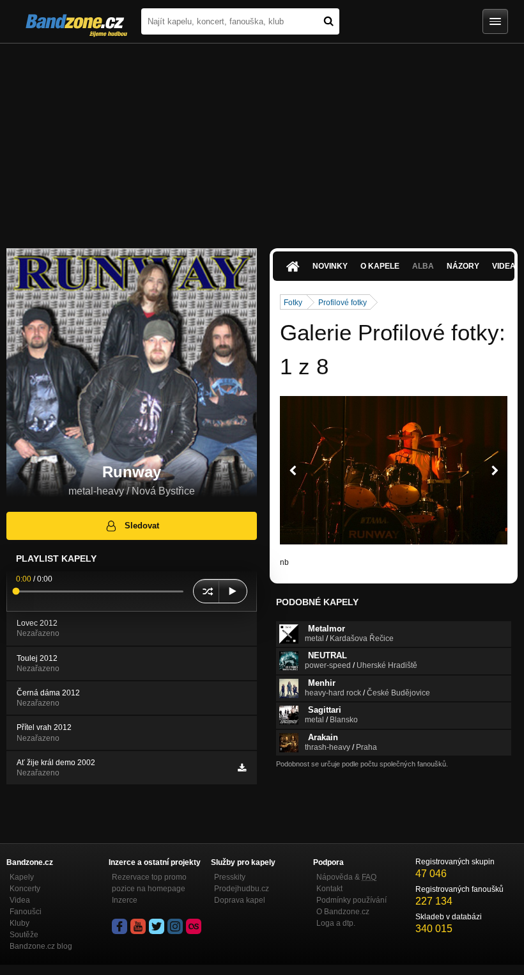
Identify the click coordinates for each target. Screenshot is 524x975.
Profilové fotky (342, 302)
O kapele (379, 266)
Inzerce (124, 900)
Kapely (22, 877)
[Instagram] (175, 926)
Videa (20, 900)
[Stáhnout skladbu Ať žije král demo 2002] (242, 767)
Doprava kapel (239, 900)
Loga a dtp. (335, 923)
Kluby (19, 923)
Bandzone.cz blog (41, 946)
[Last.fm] (193, 926)
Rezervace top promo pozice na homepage (149, 883)
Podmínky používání (351, 900)
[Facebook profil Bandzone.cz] (119, 926)
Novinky (330, 266)
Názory (463, 266)
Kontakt (329, 888)
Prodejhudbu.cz (241, 888)
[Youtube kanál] (138, 926)
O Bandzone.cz (342, 911)
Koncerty (25, 888)
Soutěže (24, 934)
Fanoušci (26, 911)
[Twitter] (156, 926)
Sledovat (142, 525)
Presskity (229, 877)
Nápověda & (346, 877)
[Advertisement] (262, 139)
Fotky (293, 302)
